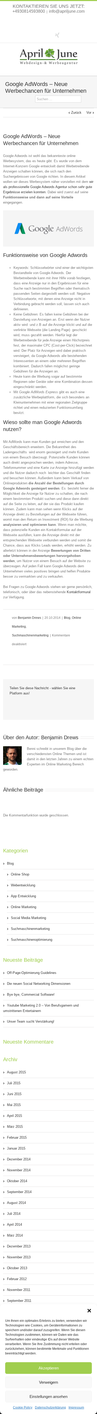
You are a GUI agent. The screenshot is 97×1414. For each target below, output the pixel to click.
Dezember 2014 (19, 1159)
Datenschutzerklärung (50, 1407)
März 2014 (15, 1235)
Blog (67, 618)
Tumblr (51, 704)
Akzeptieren (49, 1368)
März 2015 (15, 1127)
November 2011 (18, 1290)
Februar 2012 (17, 1279)
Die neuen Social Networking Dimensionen (38, 984)
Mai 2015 (14, 1105)
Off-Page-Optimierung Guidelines (31, 973)
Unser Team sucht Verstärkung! (30, 1021)
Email (71, 705)
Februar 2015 (17, 1137)
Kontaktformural (79, 592)
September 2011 (19, 1301)
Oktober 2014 (17, 1181)
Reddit (40, 704)
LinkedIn (29, 704)
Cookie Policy (22, 1407)
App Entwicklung (23, 896)
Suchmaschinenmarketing (30, 635)
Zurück (76, 112)
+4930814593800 (28, 11)
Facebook (39, 35)
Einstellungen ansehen (48, 1396)
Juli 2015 (13, 1083)
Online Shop (20, 874)
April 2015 (14, 1116)
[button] (89, 1310)
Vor (88, 112)
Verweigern (48, 1382)
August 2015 (16, 1072)
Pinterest (61, 705)
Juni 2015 (14, 1094)
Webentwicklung (23, 885)
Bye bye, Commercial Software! (31, 994)
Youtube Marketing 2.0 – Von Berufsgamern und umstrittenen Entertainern (41, 1008)
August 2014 (16, 1203)
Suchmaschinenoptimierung (31, 940)
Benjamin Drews (29, 618)
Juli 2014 (13, 1214)
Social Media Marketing (28, 918)
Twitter (47, 35)
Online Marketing (23, 907)
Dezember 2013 (19, 1246)
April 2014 (14, 1224)
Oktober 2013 (17, 1268)
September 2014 (19, 1192)
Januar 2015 (16, 1148)
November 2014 (19, 1170)
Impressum (76, 1407)
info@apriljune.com (67, 11)
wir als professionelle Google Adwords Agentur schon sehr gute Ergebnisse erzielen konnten (48, 187)
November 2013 (19, 1257)
